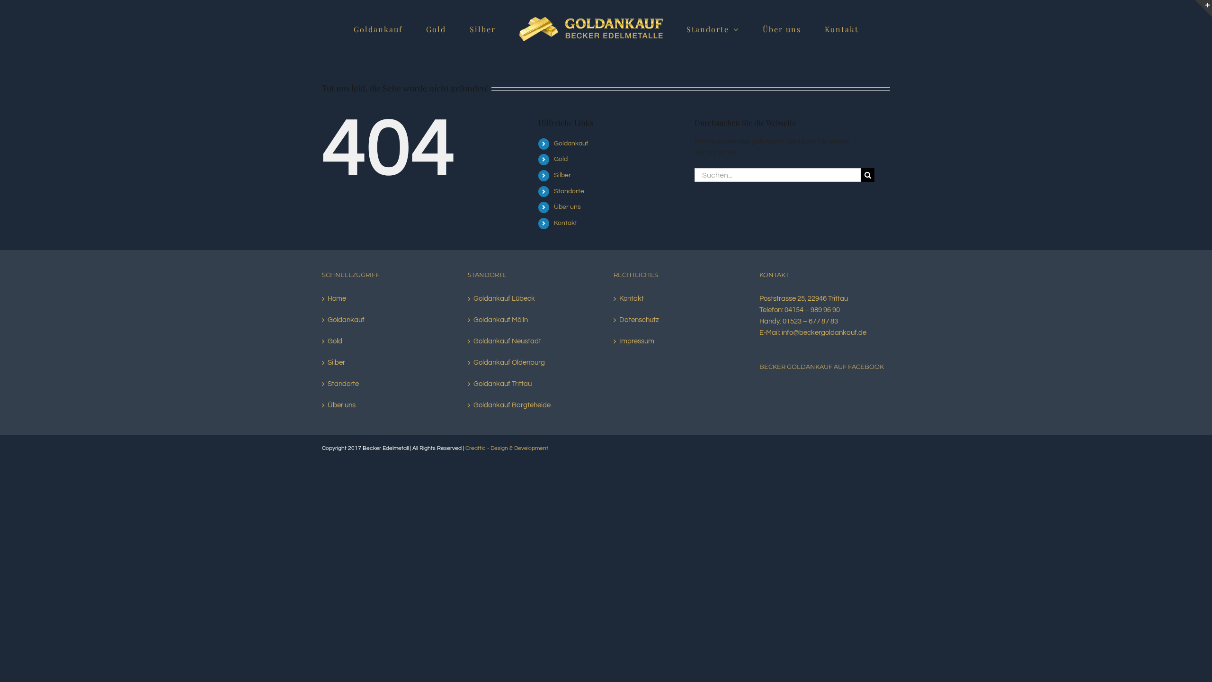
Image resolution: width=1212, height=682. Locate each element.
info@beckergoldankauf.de (824, 332)
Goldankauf (571, 143)
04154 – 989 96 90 (812, 310)
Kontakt (565, 223)
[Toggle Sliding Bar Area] (1203, 8)
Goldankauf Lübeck (504, 298)
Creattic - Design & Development (506, 448)
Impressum (636, 341)
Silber (562, 175)
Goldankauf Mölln (500, 319)
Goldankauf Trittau (502, 383)
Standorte (569, 191)
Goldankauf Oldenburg (509, 362)
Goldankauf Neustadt (507, 341)
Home (337, 298)
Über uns (567, 207)
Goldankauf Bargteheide (512, 405)
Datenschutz (639, 319)
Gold (561, 159)
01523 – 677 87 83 (810, 321)
